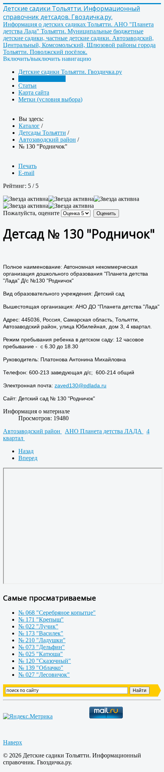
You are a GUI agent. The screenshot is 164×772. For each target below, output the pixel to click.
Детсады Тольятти (42, 78)
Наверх (12, 742)
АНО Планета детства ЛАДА (104, 431)
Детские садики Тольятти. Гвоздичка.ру (70, 72)
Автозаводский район (32, 431)
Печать (27, 166)
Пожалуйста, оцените (31, 213)
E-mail (26, 173)
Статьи (27, 85)
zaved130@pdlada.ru (80, 385)
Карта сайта (33, 92)
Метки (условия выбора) (50, 99)
